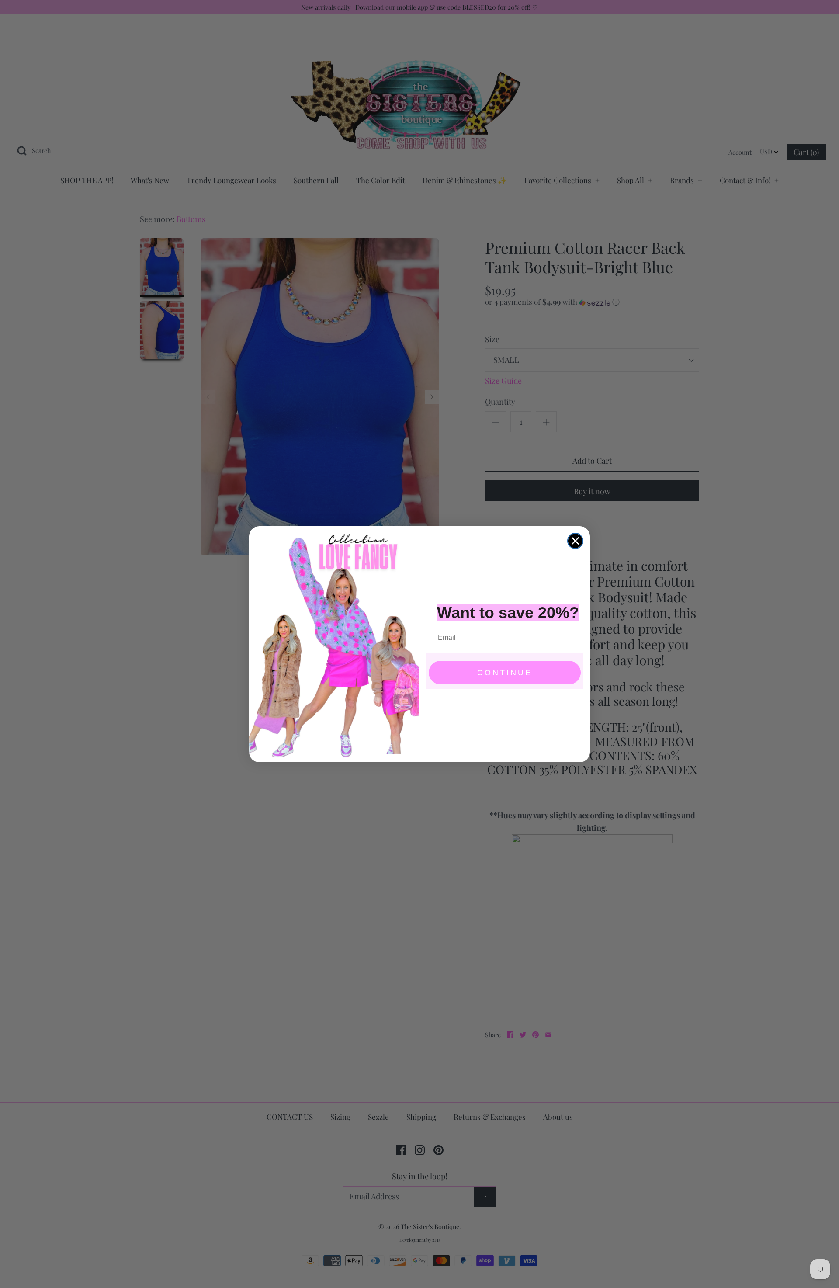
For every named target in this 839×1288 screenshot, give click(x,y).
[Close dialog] (575, 541)
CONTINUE (504, 672)
